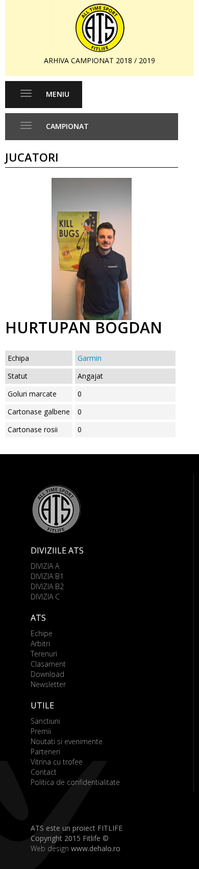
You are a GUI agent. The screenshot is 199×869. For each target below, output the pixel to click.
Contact (44, 772)
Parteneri (45, 751)
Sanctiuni (45, 721)
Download (47, 674)
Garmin (90, 358)
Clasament (48, 664)
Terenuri (44, 654)
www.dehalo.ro (95, 848)
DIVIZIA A (45, 566)
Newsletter (48, 684)
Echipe (42, 633)
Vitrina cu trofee (57, 762)
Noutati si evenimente (67, 741)
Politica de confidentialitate (75, 782)
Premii (41, 731)
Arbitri (40, 643)
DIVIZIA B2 (47, 586)
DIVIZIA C (45, 596)
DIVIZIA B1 (47, 576)
